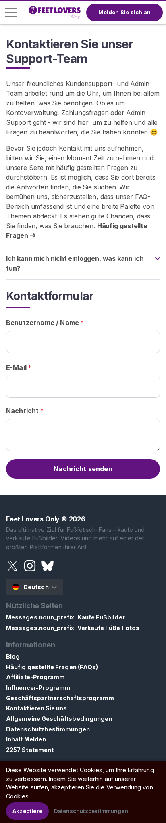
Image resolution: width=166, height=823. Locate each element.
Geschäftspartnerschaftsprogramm (60, 698)
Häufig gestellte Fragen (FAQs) (52, 666)
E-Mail (18, 367)
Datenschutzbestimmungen (48, 729)
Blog (13, 656)
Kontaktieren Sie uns (36, 708)
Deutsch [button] (36, 587)
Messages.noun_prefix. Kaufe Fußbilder (65, 617)
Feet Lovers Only (33, 519)
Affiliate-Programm (35, 677)
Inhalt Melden (26, 739)
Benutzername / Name (44, 323)
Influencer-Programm (38, 687)
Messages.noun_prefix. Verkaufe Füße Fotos (72, 627)
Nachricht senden (83, 469)
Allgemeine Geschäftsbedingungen (59, 718)
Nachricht (25, 411)
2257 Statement (30, 749)
